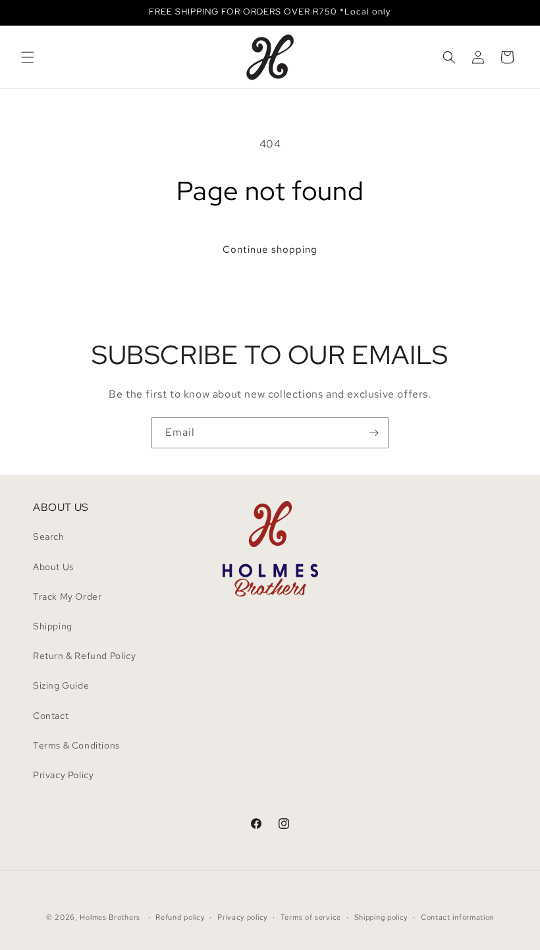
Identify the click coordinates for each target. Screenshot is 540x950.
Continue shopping (270, 249)
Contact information (457, 917)
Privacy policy (242, 917)
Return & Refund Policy (84, 656)
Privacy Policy (63, 775)
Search (49, 536)
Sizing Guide (61, 685)
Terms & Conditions (76, 745)
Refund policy (179, 917)
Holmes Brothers (110, 917)
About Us (53, 567)
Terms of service (311, 917)
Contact (50, 716)
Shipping (52, 626)
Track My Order (67, 596)
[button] (27, 57)
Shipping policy (381, 917)
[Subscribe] (373, 432)
